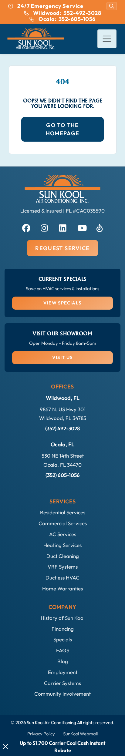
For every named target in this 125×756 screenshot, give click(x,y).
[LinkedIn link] (62, 227)
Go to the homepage (62, 129)
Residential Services (62, 512)
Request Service (62, 248)
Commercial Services (63, 523)
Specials (62, 639)
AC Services (62, 534)
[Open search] (111, 6)
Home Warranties (62, 588)
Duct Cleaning (62, 556)
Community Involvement (62, 693)
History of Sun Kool (63, 618)
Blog (62, 661)
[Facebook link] (25, 227)
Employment (62, 672)
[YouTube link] (81, 227)
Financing (63, 629)
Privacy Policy (41, 734)
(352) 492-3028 (62, 428)
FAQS (62, 650)
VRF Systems (63, 566)
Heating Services (62, 545)
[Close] (5, 746)
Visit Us (62, 357)
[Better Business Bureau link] (99, 227)
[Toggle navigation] (107, 39)
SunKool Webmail (80, 734)
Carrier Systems (62, 683)
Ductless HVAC (62, 577)
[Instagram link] (44, 227)
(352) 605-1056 (63, 475)
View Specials (62, 303)
